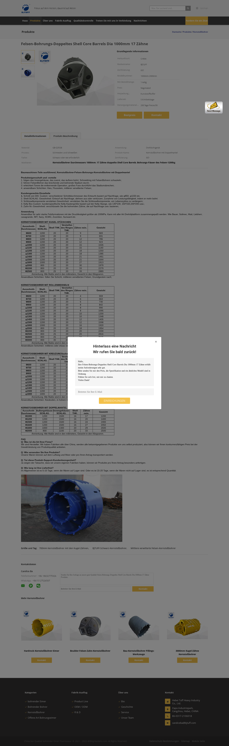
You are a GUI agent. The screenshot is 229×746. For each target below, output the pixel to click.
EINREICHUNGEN (114, 400)
